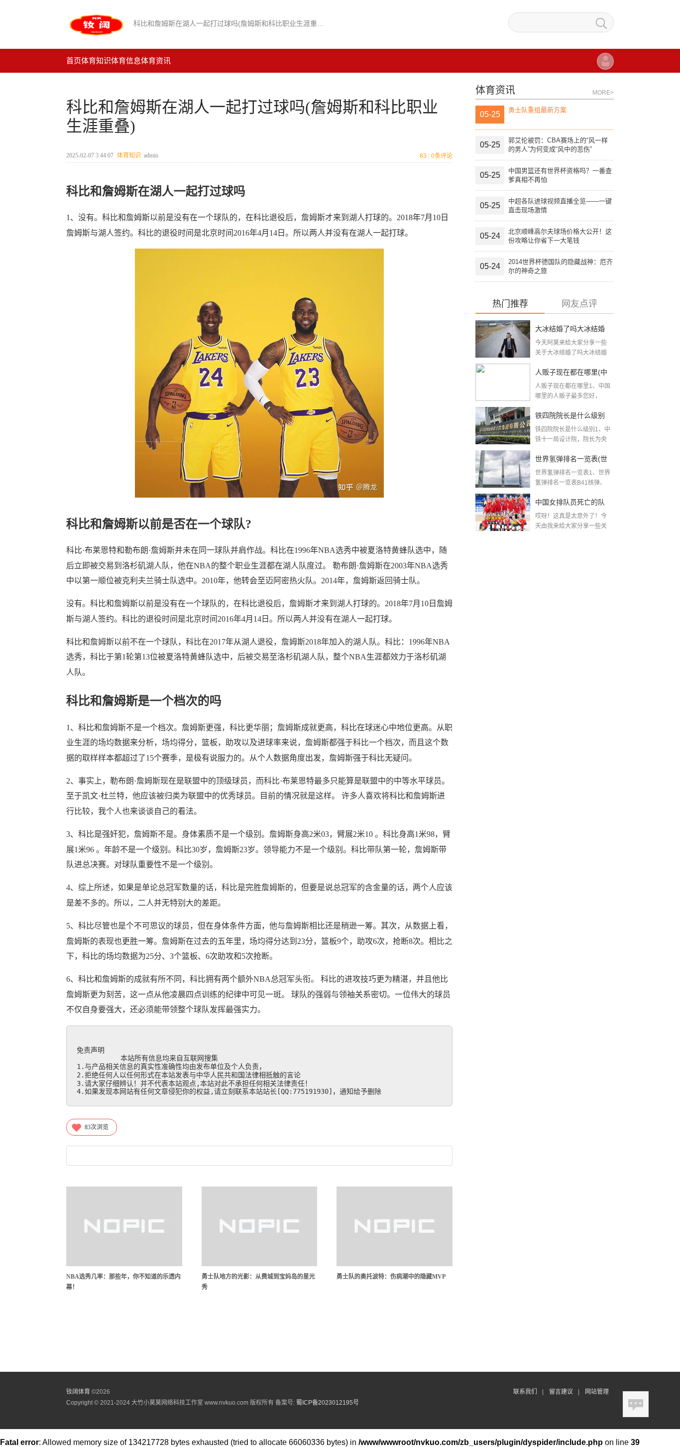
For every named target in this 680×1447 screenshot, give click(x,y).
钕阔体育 (78, 1391)
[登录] (605, 66)
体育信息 (126, 60)
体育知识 (96, 60)
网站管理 (597, 1391)
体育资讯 (156, 60)
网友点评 (579, 304)
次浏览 (97, 1127)
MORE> (603, 92)
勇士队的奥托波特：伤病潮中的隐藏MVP (391, 1276)
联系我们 (525, 1391)
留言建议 (561, 1391)
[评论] (636, 1404)
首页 (73, 60)
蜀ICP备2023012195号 (327, 1402)
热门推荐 (510, 304)
